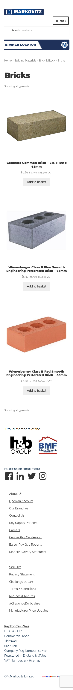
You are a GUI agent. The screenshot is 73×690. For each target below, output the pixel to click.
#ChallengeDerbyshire (24, 603)
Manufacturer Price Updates (28, 610)
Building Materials (25, 60)
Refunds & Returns (22, 596)
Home (8, 60)
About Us (15, 494)
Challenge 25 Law (21, 582)
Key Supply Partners (23, 523)
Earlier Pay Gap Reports (25, 544)
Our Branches (18, 508)
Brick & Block (47, 60)
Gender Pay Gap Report (25, 537)
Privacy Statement (21, 574)
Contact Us (17, 515)
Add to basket (36, 182)
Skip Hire (15, 567)
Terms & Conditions (22, 589)
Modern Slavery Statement (27, 552)
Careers (14, 530)
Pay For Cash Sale (16, 626)
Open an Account (21, 501)
